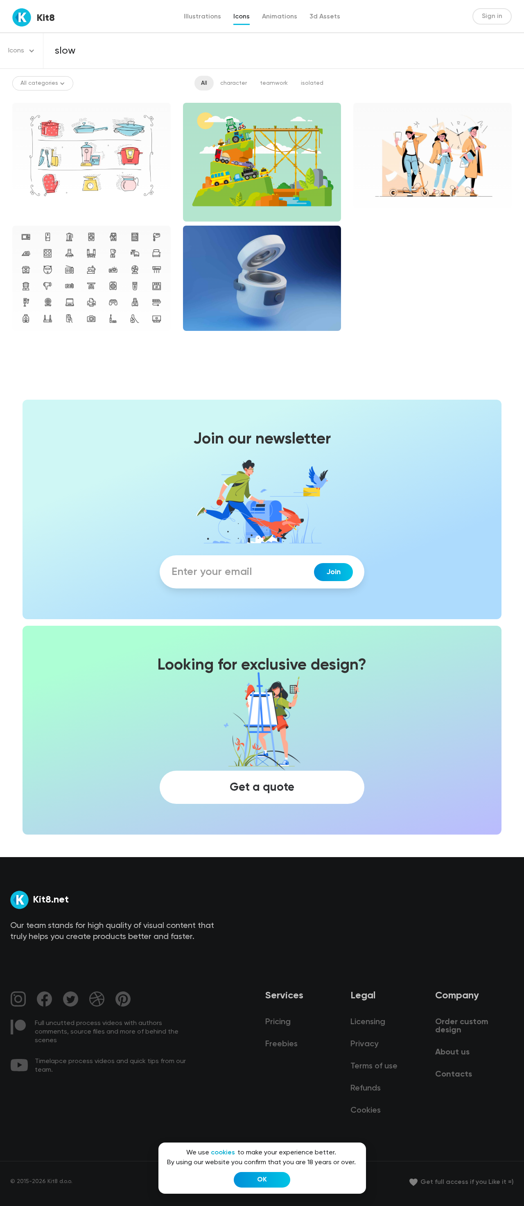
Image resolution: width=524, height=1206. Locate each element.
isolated (312, 83)
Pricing (278, 1022)
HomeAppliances (213, 338)
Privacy (364, 1044)
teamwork (274, 83)
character (233, 83)
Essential (31, 338)
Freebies (281, 1044)
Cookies (365, 1110)
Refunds (365, 1088)
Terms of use (374, 1066)
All (204, 83)
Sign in (492, 16)
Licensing (367, 1022)
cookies (223, 1152)
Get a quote (262, 787)
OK (262, 1180)
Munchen (372, 215)
